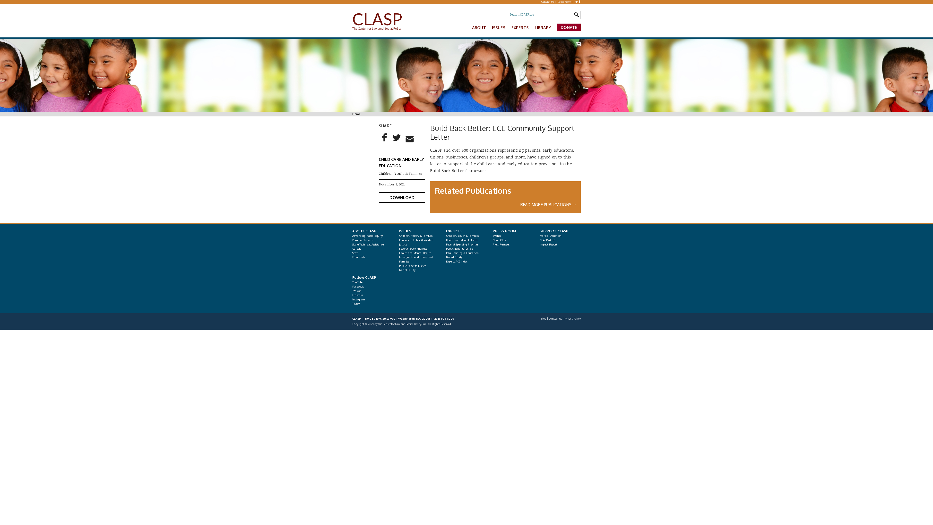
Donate (569, 27)
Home (356, 114)
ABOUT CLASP (364, 231)
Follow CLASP (364, 277)
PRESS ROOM (504, 231)
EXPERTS (454, 231)
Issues (498, 27)
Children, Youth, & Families (400, 174)
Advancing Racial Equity (367, 235)
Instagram (358, 299)
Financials (358, 257)
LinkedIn (357, 295)
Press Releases (501, 244)
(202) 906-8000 (443, 318)
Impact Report (548, 244)
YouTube (357, 282)
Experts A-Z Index (457, 261)
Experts (520, 27)
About (479, 27)
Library (543, 27)
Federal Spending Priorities (462, 244)
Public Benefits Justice (412, 266)
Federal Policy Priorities (413, 248)
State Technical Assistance (368, 244)
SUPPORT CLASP (554, 231)
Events (497, 235)
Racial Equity (407, 270)
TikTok (356, 303)
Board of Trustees (362, 240)
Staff (355, 253)
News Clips (499, 240)
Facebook (358, 286)
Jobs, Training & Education (462, 253)
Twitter (356, 290)
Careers (356, 248)
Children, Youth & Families (462, 235)
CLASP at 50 (547, 240)
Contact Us (547, 2)
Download (401, 197)
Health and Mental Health (415, 253)
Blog (543, 318)
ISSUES (405, 231)
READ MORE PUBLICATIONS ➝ (548, 204)
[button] (384, 141)
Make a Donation (551, 235)
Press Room (564, 2)
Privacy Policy (572, 318)
